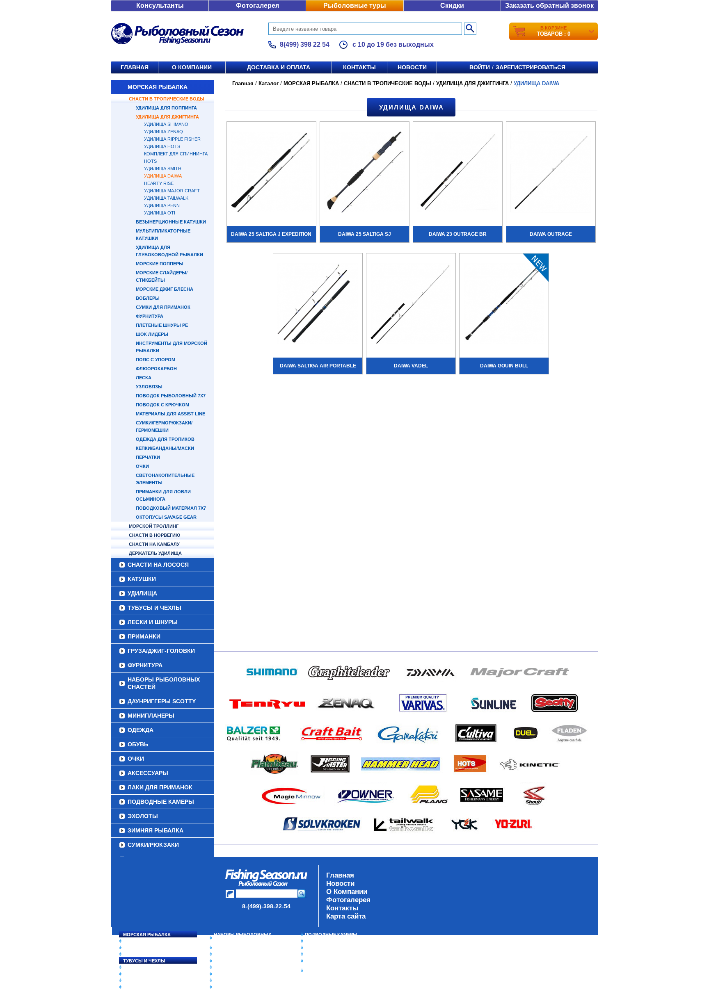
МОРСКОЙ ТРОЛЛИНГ (153, 526)
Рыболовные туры (354, 5)
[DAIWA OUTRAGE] (550, 173)
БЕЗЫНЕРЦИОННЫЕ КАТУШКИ (171, 221)
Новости (412, 67)
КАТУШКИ (142, 579)
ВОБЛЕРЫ (148, 298)
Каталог (268, 83)
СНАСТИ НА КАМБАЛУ (154, 544)
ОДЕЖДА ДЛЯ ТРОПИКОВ (165, 439)
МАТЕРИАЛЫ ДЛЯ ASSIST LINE (170, 413)
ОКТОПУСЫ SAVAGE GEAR (166, 517)
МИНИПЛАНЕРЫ (151, 715)
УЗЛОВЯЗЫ (149, 386)
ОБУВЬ (138, 744)
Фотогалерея (257, 5)
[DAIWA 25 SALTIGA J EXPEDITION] (271, 173)
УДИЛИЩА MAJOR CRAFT (172, 190)
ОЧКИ (142, 466)
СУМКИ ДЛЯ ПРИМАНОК (163, 307)
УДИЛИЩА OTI (159, 212)
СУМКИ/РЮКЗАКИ (153, 844)
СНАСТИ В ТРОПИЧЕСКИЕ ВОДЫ (166, 98)
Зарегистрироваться (530, 67)
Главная (135, 67)
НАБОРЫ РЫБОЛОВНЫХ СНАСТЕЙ (164, 683)
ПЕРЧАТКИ (148, 457)
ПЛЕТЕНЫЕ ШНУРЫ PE (162, 325)
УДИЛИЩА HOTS (162, 146)
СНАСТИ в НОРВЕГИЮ (154, 535)
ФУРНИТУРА (149, 316)
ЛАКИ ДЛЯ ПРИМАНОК (160, 787)
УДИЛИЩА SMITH (162, 168)
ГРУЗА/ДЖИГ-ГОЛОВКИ (161, 650)
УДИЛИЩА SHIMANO (166, 124)
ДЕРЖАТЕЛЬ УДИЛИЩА (155, 553)
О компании (192, 67)
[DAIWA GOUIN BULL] (504, 304)
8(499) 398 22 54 (304, 44)
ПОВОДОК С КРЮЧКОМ (162, 404)
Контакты (359, 67)
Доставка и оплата (278, 67)
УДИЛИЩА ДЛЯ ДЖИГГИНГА (167, 116)
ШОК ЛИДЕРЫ (152, 334)
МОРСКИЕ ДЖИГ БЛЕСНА (164, 289)
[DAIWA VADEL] (410, 304)
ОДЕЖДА (140, 730)
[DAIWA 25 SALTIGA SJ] (364, 173)
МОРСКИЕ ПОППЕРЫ (159, 263)
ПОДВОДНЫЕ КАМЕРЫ (161, 801)
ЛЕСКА (143, 377)
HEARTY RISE (159, 183)
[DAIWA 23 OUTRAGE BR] (457, 173)
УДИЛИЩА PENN (162, 205)
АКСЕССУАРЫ (148, 773)
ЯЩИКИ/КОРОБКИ (325, 960)
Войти (479, 67)
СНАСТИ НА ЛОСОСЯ (158, 564)
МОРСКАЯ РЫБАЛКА (158, 87)
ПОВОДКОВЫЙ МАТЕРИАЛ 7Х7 (171, 508)
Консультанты (160, 5)
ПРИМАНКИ (144, 636)
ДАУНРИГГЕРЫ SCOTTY (162, 701)
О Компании (346, 892)
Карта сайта (346, 916)
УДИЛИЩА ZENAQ (163, 131)
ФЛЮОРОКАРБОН (156, 368)
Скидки (452, 5)
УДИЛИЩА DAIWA (163, 175)
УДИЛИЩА (142, 593)
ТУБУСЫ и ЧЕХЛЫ (154, 607)
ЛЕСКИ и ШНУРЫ (153, 622)
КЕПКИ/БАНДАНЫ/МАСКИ (165, 448)
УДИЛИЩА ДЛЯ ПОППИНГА (166, 107)
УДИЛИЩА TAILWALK (166, 198)
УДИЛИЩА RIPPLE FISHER (172, 139)
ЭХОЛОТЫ (143, 816)
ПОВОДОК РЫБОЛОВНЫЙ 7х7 (171, 395)
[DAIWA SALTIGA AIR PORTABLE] (317, 304)
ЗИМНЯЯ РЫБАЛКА (155, 830)
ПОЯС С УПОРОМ (155, 359)
